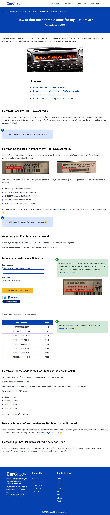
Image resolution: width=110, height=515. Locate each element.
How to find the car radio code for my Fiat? (24, 11)
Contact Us (81, 4)
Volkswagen (62, 491)
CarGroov (5, 11)
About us (69, 4)
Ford (59, 479)
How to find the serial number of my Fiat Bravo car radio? (56, 91)
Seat (59, 501)
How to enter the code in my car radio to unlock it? (53, 99)
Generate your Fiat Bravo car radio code (49, 95)
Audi (59, 495)
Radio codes (54, 4)
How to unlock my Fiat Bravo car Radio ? (49, 87)
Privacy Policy (37, 485)
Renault (60, 482)
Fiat (58, 485)
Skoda (59, 498)
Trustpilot (35, 491)
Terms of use (95, 4)
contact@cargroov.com (60, 209)
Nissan (60, 488)
